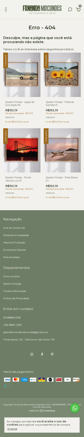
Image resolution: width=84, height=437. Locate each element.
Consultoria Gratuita (14, 249)
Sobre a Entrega (12, 283)
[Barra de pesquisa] (70, 10)
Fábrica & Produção (14, 242)
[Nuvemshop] (42, 411)
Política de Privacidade (16, 298)
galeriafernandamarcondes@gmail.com (25, 332)
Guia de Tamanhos (14, 227)
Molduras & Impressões (16, 235)
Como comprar (11, 276)
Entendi (12, 428)
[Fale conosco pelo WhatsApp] (75, 408)
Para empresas (11, 257)
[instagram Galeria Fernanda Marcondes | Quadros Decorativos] (31, 354)
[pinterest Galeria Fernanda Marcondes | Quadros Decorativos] (52, 354)
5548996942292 (12, 317)
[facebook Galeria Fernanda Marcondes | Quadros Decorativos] (42, 354)
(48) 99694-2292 (12, 324)
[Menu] (6, 10)
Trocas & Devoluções (14, 291)
